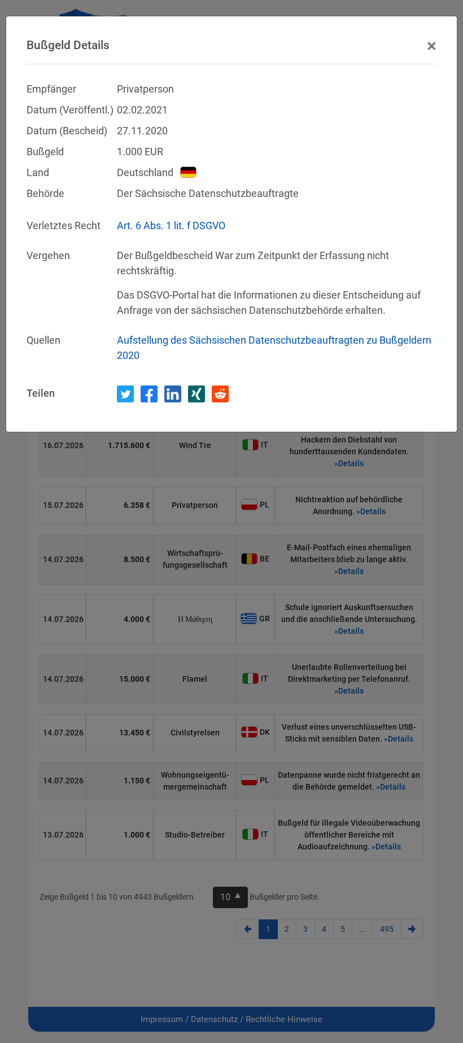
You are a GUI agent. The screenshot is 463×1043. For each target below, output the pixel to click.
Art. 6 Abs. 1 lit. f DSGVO (171, 225)
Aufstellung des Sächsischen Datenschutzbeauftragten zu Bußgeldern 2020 (274, 347)
